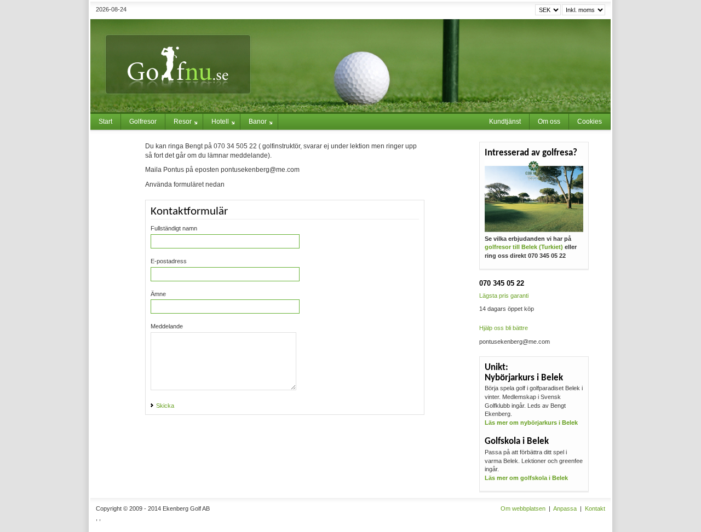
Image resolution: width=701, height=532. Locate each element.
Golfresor (143, 121)
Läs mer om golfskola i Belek (526, 478)
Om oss (549, 121)
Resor (183, 121)
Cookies (589, 121)
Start (105, 121)
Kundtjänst (505, 121)
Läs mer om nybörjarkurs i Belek (531, 422)
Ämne (158, 294)
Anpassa (565, 508)
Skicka (165, 405)
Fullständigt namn (174, 228)
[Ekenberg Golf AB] (350, 65)
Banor (258, 121)
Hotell (220, 121)
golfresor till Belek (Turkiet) (524, 247)
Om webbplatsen (523, 508)
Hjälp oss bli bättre (503, 328)
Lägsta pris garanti (503, 295)
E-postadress (169, 261)
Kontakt (595, 508)
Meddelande (167, 326)
